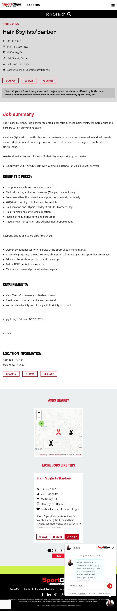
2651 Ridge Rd (49, 493)
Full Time (12, 64)
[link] (42, 594)
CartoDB (78, 454)
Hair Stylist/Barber (54, 478)
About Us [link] (14, 589)
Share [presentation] (49, 80)
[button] (51, 443)
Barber (25, 58)
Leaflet (43, 454)
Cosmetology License (37, 69)
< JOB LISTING (10, 23)
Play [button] (58, 555)
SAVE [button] (30, 80)
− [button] (39, 417)
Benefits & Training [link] (44, 589)
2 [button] (41, 423)
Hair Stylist (13, 58)
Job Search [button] (56, 14)
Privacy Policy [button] (64, 605)
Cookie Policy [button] (55, 605)
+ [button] (39, 413)
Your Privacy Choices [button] (75, 605)
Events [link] (27, 589)
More (58, 536)
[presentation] (113, 5)
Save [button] (44, 536)
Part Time (24, 64)
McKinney (12, 52)
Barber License (15, 69)
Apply (11, 80)
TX (21, 52)
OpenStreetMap (55, 454)
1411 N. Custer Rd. (17, 46)
